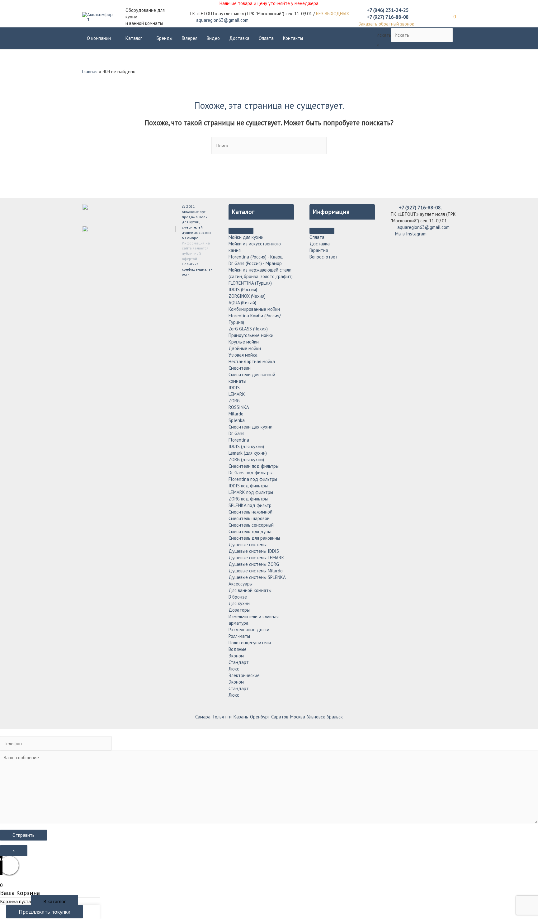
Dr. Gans (236, 433)
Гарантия (318, 250)
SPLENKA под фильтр (250, 505)
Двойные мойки (245, 348)
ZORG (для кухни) (246, 459)
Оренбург (259, 717)
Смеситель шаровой (249, 518)
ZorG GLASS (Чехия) (248, 329)
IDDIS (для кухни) (246, 446)
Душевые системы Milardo (256, 571)
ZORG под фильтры (248, 499)
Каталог (133, 38)
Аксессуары (240, 584)
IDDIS (234, 388)
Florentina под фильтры (253, 479)
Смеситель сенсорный (251, 525)
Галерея (189, 38)
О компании (99, 38)
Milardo (236, 414)
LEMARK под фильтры (251, 492)
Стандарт (239, 662)
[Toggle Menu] (241, 231)
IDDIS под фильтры (248, 486)
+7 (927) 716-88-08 (388, 17)
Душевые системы (248, 544)
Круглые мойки (244, 342)
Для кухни (239, 603)
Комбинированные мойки (254, 309)
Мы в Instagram (410, 234)
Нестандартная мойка (252, 361)
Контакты (293, 38)
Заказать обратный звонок (386, 24)
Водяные (238, 649)
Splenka (237, 420)
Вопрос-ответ (323, 257)
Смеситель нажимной (250, 512)
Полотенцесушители (250, 643)
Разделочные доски (249, 629)
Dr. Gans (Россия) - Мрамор (255, 263)
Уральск (335, 717)
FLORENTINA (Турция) (250, 283)
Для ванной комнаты (250, 590)
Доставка (239, 38)
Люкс (234, 669)
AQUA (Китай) (242, 303)
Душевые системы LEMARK (256, 558)
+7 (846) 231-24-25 (388, 10)
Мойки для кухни (246, 237)
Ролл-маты (239, 636)
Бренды (164, 38)
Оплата (266, 38)
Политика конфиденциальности (197, 269)
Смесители (240, 368)
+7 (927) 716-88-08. (420, 207)
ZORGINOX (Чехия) (247, 296)
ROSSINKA (239, 407)
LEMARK (237, 394)
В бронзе (238, 597)
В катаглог (54, 901)
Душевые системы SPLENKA (257, 577)
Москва (297, 717)
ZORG (234, 401)
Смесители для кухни (250, 427)
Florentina (239, 440)
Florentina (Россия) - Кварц (256, 257)
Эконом (236, 656)
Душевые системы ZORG (254, 564)
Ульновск (316, 717)
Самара (202, 717)
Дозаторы (239, 610)
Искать (384, 35)
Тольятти (222, 717)
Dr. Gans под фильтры (250, 473)
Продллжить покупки (44, 911)
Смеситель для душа (250, 531)
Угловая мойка (243, 355)
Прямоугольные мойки (251, 335)
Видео (213, 38)
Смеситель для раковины (254, 538)
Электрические (244, 675)
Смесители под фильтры (254, 466)
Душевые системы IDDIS (254, 551)
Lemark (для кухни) (248, 453)
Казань (241, 717)
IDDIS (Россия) (243, 289)
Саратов (279, 717)
